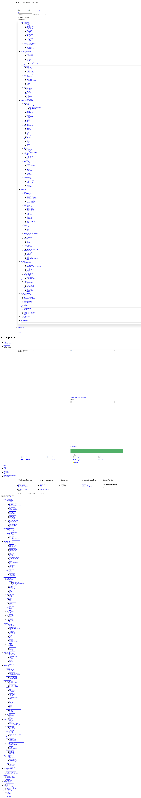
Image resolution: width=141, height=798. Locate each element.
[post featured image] (92, 350)
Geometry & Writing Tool (32, 249)
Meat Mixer (29, 36)
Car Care (26, 321)
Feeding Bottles (30, 269)
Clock (25, 288)
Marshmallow (30, 116)
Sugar (28, 132)
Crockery (23, 146)
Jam (27, 136)
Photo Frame (29, 214)
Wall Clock (29, 291)
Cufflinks (29, 67)
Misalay (28, 119)
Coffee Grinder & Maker (32, 28)
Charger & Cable (28, 294)
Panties (28, 185)
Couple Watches (30, 286)
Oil (27, 123)
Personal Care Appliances (29, 43)
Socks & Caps (30, 264)
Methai (28, 226)
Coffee (28, 144)
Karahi (28, 164)
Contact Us (6, 476)
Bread (28, 229)
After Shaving (30, 74)
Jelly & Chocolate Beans (35, 107)
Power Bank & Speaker (29, 298)
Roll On (28, 60)
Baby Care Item (27, 262)
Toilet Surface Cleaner (32, 198)
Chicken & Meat (24, 306)
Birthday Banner (30, 206)
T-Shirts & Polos (30, 180)
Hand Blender (30, 34)
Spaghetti (29, 129)
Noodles (28, 128)
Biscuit (28, 236)
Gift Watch (29, 220)
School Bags (29, 252)
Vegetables (26, 319)
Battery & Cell (30, 44)
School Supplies (27, 245)
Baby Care (23, 261)
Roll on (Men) (32, 62)
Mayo (28, 140)
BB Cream (29, 78)
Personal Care (27, 66)
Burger (28, 242)
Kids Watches (30, 282)
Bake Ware (26, 148)
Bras (28, 184)
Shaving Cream (30, 72)
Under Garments (24, 176)
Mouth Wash (29, 96)
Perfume (25, 52)
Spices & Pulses (27, 117)
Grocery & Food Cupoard (27, 100)
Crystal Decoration (31, 221)
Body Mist (29, 59)
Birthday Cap (30, 208)
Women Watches (30, 285)
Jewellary (23, 300)
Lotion (28, 83)
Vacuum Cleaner (30, 202)
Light (28, 50)
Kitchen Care (27, 23)
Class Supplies (27, 256)
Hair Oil (28, 91)
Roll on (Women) (33, 63)
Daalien (28, 120)
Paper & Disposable (31, 197)
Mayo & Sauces (27, 138)
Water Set (29, 154)
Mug (28, 158)
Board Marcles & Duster (32, 258)
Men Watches (30, 284)
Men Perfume (30, 54)
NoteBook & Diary (31, 248)
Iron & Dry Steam (31, 201)
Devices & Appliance (28, 313)
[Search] (45, 14)
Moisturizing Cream (31, 80)
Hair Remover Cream (31, 86)
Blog (5, 473)
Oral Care (26, 93)
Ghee (28, 124)
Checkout (6, 471)
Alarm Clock (30, 289)
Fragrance (26, 190)
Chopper (29, 27)
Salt (27, 133)
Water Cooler (30, 156)
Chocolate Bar (30, 112)
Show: (19, 351)
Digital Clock (30, 290)
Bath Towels (29, 275)
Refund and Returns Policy (10, 475)
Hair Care (26, 87)
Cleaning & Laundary (29, 200)
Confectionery (27, 103)
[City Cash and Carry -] (29, 10)
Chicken (25, 309)
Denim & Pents (30, 178)
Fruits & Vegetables (25, 316)
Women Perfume (30, 55)
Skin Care (26, 75)
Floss (28, 95)
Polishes (25, 192)
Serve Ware (26, 168)
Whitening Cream (31, 82)
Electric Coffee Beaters (32, 152)
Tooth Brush (29, 99)
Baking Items (30, 151)
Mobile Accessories (25, 293)
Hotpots (28, 169)
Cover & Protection (28, 297)
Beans (28, 104)
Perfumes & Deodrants (26, 51)
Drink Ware (26, 153)
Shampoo (29, 92)
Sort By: (20, 350)
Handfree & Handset (28, 296)
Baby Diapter (30, 265)
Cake (28, 230)
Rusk (28, 232)
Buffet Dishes (30, 170)
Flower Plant (29, 217)
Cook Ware (26, 161)
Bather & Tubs (30, 277)
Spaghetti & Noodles (28, 125)
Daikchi (28, 162)
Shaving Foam (30, 71)
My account (6, 472)
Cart (5, 469)
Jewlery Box (29, 218)
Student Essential (28, 250)
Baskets (28, 173)
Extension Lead (30, 47)
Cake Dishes (29, 174)
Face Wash (29, 76)
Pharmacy (23, 310)
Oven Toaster (30, 38)
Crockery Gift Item (28, 216)
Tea (27, 145)
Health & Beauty (24, 64)
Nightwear (29, 188)
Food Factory (30, 31)
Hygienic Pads (30, 68)
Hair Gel (29, 90)
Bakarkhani (29, 237)
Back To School (24, 244)
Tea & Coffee (27, 142)
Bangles (25, 304)
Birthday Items (27, 205)
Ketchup (28, 137)
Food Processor (30, 32)
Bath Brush (29, 194)
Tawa (28, 166)
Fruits (25, 317)
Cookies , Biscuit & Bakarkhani (31, 233)
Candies (28, 111)
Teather (28, 272)
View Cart (3, 496)
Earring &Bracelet (28, 302)
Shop (5, 468)
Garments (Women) (28, 182)
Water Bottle (29, 157)
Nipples (28, 270)
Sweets (25, 225)
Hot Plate (29, 35)
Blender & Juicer (30, 26)
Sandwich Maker (30, 42)
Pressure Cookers (31, 165)
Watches (25, 281)
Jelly (28, 113)
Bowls (28, 172)
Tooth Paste (29, 97)
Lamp (28, 222)
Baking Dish (29, 149)
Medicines (26, 315)
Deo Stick (29, 58)
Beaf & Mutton (27, 308)
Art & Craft (29, 246)
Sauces (28, 141)
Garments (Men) (27, 177)
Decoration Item (24, 204)
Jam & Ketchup (27, 135)
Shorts (28, 181)
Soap (28, 84)
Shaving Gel (29, 70)
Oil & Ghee (26, 121)
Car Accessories (24, 320)
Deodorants (26, 56)
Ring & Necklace (28, 301)
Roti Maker (29, 40)
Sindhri (28, 213)
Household (23, 189)
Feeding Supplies (28, 268)
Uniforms (29, 254)
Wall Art (25, 212)
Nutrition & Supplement (29, 312)
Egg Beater (29, 30)
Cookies (28, 234)
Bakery (22, 224)
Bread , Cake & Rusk (29, 228)
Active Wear (29, 186)
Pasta (28, 127)
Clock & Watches (25, 280)
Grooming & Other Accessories (34, 266)
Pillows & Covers (31, 278)
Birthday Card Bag (31, 210)
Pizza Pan (29, 39)
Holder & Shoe (30, 48)
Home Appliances (25, 22)
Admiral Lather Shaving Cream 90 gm (78, 397)
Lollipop (28, 115)
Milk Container (30, 273)
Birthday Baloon (30, 209)
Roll (27, 241)
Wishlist (5, 466)
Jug (27, 160)
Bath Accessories (28, 193)
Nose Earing (26, 305)
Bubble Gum (30, 109)
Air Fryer (29, 25)
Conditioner (29, 88)
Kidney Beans (32, 108)
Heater (28, 46)
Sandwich (29, 240)
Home (5, 467)
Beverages (26, 102)
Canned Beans (32, 105)
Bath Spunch (30, 196)
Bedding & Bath (27, 274)
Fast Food (26, 238)
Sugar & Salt (27, 131)
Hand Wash (29, 79)
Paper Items (29, 257)
